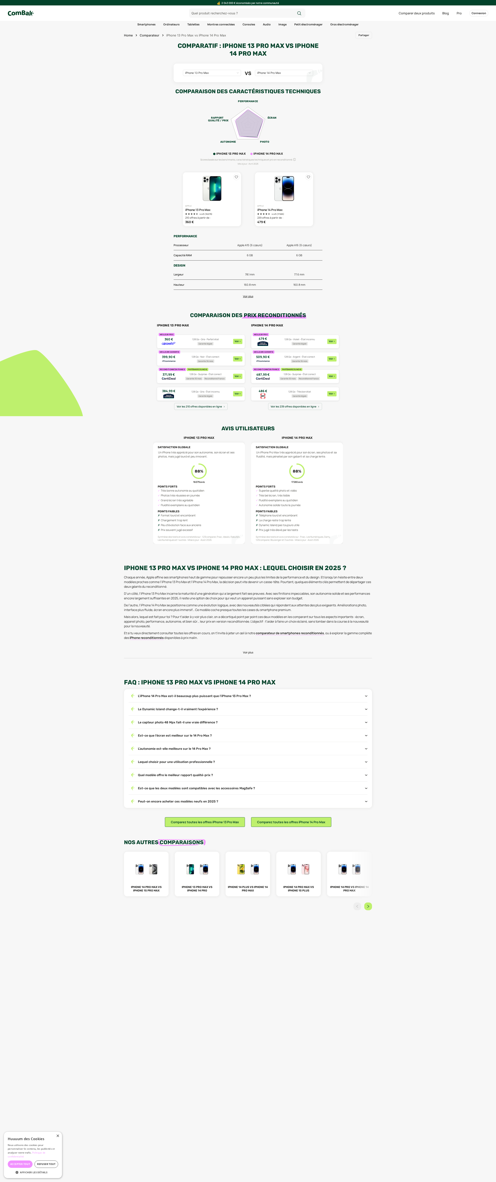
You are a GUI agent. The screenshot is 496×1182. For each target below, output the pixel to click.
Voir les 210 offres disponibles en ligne (199, 406)
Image (282, 24)
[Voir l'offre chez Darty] (295, 393)
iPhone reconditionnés (147, 638)
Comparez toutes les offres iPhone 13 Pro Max (205, 822)
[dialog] (33, 1155)
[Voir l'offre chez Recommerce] (201, 359)
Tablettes (193, 24)
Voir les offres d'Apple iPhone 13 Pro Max (212, 199)
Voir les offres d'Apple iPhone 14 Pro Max (284, 199)
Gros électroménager (344, 24)
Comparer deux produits (417, 13)
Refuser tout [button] (46, 1164)
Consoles (249, 24)
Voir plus (248, 296)
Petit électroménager (308, 24)
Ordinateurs (171, 24)
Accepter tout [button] (20, 1164)
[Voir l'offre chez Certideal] (201, 376)
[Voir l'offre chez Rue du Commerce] (201, 393)
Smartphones (146, 24)
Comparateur (149, 35)
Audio (267, 24)
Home (128, 35)
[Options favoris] (236, 177)
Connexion (479, 13)
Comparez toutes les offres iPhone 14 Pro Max (291, 822)
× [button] (57, 1136)
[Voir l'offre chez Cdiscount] (201, 341)
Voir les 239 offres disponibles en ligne (293, 406)
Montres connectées (221, 24)
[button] (33, 1172)
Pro (459, 13)
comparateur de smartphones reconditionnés (290, 633)
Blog (445, 13)
